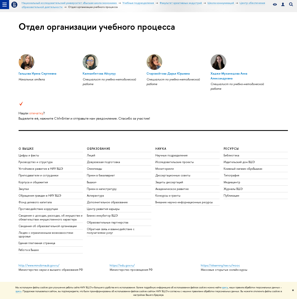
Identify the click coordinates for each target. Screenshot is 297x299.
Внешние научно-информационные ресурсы (184, 202)
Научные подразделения (171, 155)
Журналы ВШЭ (233, 189)
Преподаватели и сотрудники (38, 175)
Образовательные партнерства (107, 222)
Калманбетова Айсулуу (99, 73)
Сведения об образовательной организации (48, 226)
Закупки (24, 189)
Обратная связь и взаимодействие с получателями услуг (110, 231)
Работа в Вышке (29, 250)
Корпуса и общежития (33, 182)
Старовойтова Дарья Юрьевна (168, 73)
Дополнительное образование (107, 202)
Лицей (91, 155)
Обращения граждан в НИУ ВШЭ (40, 195)
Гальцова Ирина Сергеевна (37, 73)
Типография (231, 175)
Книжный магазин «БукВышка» (243, 169)
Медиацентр (232, 182)
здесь (225, 287)
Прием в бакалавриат (101, 175)
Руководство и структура (36, 162)
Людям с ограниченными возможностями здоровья (46, 234)
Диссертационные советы (172, 175)
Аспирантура (95, 195)
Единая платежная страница (37, 243)
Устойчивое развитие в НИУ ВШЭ (41, 169)
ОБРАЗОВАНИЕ (98, 149)
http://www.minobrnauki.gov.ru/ (39, 265)
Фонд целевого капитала (35, 202)
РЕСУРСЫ (231, 149)
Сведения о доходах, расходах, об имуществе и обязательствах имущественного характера (50, 217)
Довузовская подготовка (103, 162)
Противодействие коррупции (38, 209)
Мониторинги (164, 169)
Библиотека (231, 155)
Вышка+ (92, 182)
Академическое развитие (172, 189)
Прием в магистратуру (102, 189)
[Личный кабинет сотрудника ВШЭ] (283, 4)
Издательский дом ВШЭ (239, 162)
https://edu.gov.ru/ (122, 265)
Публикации (231, 195)
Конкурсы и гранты (167, 195)
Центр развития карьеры (103, 209)
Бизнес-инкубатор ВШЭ (102, 215)
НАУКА (160, 149)
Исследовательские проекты (174, 162)
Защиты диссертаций (169, 182)
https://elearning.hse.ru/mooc (220, 265)
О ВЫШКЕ (26, 149)
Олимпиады (94, 169)
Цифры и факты (29, 155)
